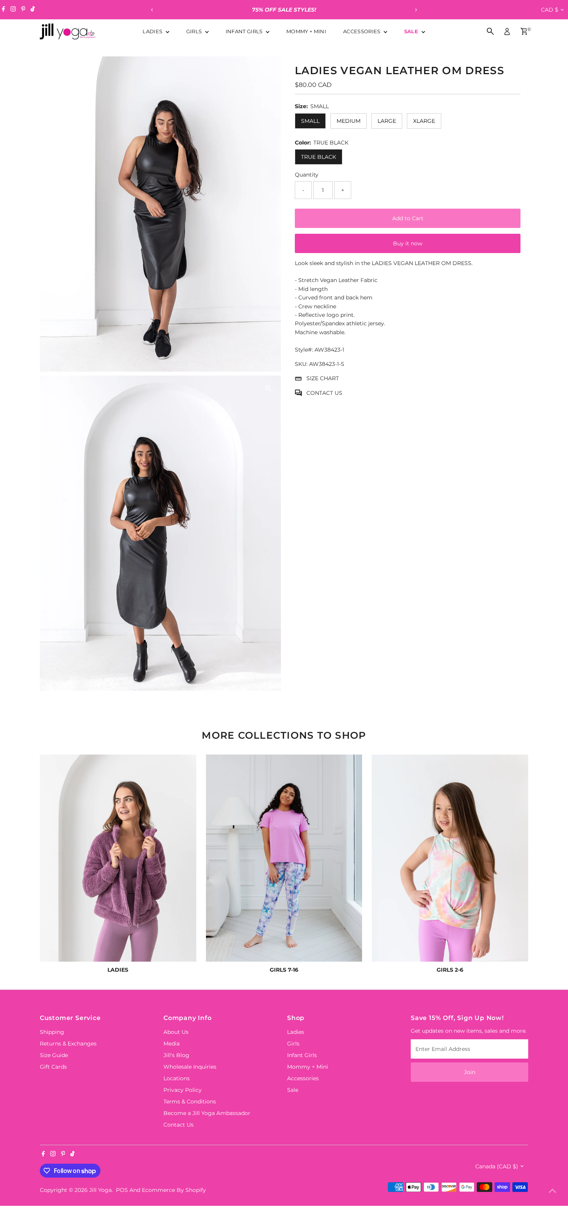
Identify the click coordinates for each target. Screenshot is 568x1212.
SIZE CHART (322, 378)
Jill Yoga (100, 1190)
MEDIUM (349, 120)
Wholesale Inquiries (189, 1066)
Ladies (153, 31)
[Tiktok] (33, 9)
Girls (194, 31)
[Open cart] (524, 31)
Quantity (306, 174)
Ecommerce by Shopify (174, 1190)
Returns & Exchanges (68, 1043)
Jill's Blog (176, 1055)
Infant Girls (245, 31)
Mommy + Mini (306, 31)
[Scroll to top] (552, 1190)
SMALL (310, 120)
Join (469, 1072)
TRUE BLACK (318, 156)
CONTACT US (324, 392)
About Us (176, 1031)
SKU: (301, 363)
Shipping (52, 1031)
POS (122, 1190)
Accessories (362, 31)
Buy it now (407, 243)
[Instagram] (13, 9)
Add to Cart (407, 218)
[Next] (416, 10)
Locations (176, 1078)
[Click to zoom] (268, 69)
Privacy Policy (182, 1089)
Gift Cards (53, 1066)
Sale (412, 31)
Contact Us (178, 1124)
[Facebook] (3, 9)
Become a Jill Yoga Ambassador (206, 1113)
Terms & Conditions (189, 1101)
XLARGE (424, 120)
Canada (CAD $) (496, 1166)
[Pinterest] (23, 9)
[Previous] (152, 10)
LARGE (387, 120)
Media (171, 1043)
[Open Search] (490, 31)
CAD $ (549, 9)
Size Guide (54, 1055)
